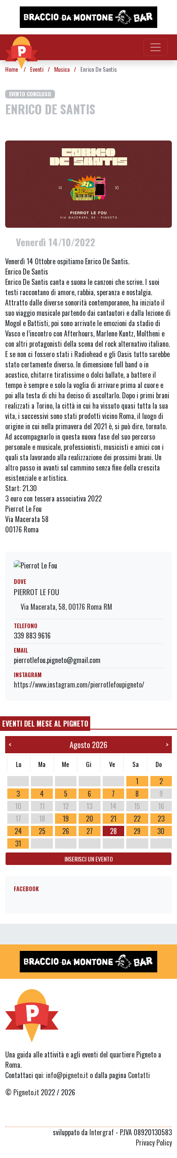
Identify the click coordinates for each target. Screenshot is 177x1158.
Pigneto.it (26, 1092)
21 (113, 818)
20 (89, 818)
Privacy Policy (154, 1142)
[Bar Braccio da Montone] (88, 17)
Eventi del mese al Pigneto (45, 723)
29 (137, 831)
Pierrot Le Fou (36, 591)
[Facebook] (166, 1116)
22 (137, 818)
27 (89, 831)
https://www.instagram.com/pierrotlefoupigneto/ (79, 684)
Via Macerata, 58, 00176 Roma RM (65, 607)
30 (161, 831)
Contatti (139, 1075)
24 (18, 831)
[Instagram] (150, 1116)
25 (42, 831)
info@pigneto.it (67, 1075)
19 (66, 818)
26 (65, 831)
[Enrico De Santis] (88, 183)
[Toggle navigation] (155, 47)
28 (113, 831)
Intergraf (101, 1132)
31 (18, 843)
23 (161, 818)
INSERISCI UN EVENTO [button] (88, 858)
